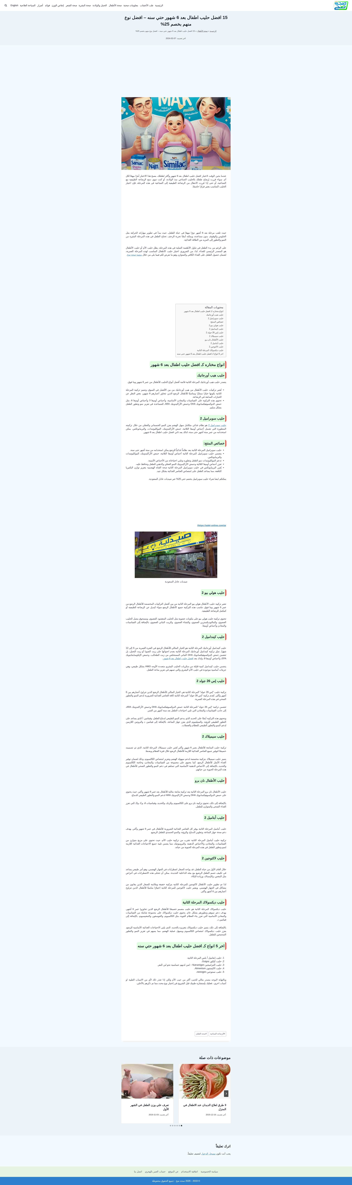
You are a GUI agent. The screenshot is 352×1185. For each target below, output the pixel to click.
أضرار (40, 5)
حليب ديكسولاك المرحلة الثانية (210, 350)
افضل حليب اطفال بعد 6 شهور (178, 658)
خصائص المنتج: (216, 322)
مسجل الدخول (208, 1153)
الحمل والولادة (100, 5)
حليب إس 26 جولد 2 (214, 332)
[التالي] (126, 1093)
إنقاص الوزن (58, 5)
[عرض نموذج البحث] (5, 5)
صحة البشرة (85, 5)
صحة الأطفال (115, 5)
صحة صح (180, 1181)
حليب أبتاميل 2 (217, 343)
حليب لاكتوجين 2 (216, 346)
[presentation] (205, 1081)
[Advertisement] (176, 75)
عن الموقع (173, 1171)
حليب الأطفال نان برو (214, 339)
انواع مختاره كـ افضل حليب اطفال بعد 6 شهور (203, 311)
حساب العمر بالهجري (155, 1171)
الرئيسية (159, 5)
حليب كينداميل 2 (216, 329)
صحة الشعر (71, 5)
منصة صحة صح (134, 255)
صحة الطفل (201, 1034)
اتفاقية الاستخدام (189, 1171)
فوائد (47, 5)
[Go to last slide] (226, 1093)
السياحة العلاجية (27, 5)
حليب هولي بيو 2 (216, 325)
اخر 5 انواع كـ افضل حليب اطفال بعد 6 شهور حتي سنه (200, 354)
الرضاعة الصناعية (217, 1034)
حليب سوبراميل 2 (215, 318)
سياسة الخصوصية (209, 1171)
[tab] (181, 1125)
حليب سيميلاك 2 (216, 336)
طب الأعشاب (146, 5)
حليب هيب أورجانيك (214, 315)
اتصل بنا (138, 1171)
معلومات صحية (130, 5)
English (14, 5)
